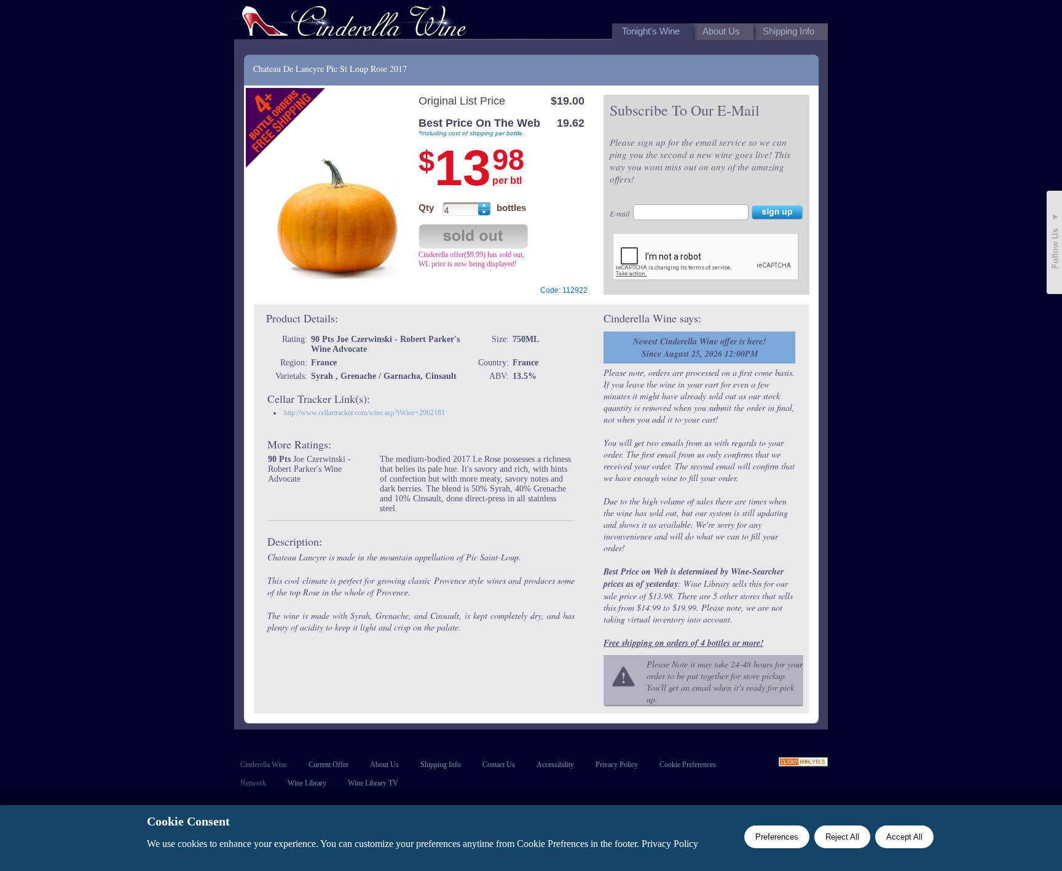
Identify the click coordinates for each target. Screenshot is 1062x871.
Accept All (904, 836)
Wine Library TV (373, 783)
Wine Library (307, 783)
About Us (384, 764)
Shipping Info (440, 764)
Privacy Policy (617, 764)
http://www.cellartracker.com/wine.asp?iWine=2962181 (364, 412)
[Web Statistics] (803, 763)
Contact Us (498, 764)
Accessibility (555, 764)
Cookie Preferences (687, 764)
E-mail (619, 213)
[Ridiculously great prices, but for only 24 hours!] (354, 24)
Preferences (776, 836)
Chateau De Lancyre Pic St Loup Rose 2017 (330, 68)
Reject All (842, 836)
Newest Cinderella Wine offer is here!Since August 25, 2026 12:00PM (699, 347)
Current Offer (328, 764)
